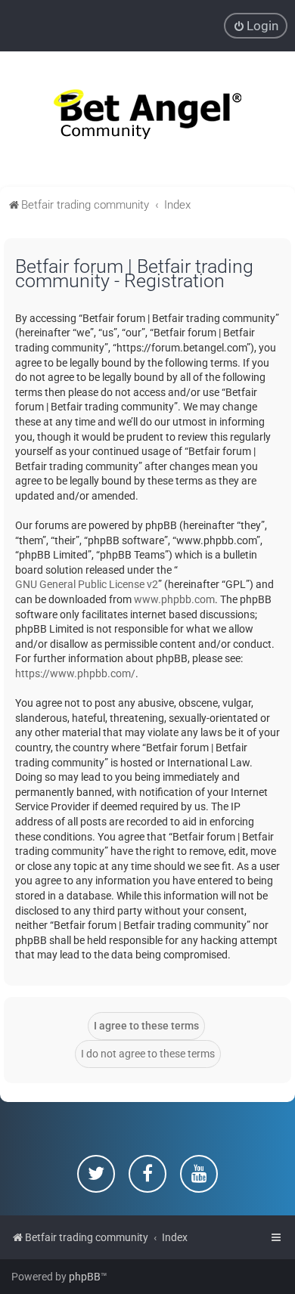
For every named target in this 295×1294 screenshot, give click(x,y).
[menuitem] (255, 26)
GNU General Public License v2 (86, 584)
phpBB (85, 1277)
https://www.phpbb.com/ (75, 673)
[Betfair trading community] (147, 119)
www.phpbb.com (174, 599)
